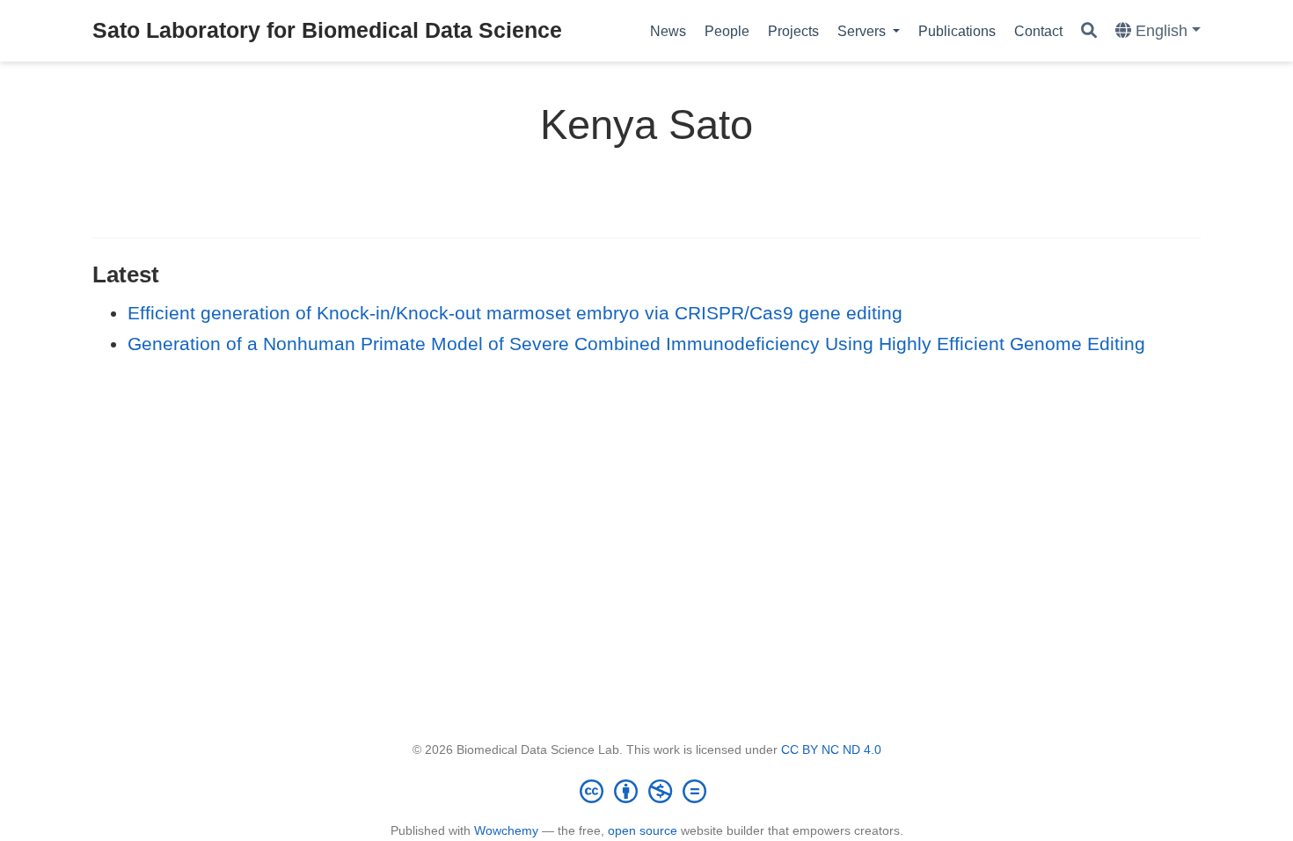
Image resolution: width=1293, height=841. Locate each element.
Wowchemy (506, 830)
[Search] (1089, 31)
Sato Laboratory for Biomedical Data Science (327, 30)
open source (642, 830)
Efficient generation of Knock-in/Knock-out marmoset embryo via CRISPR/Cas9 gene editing (515, 313)
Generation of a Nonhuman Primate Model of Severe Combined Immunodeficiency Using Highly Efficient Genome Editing (636, 343)
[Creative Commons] (646, 790)
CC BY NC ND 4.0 (831, 749)
